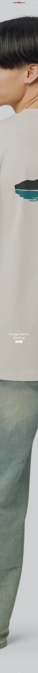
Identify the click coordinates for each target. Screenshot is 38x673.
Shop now (18, 343)
